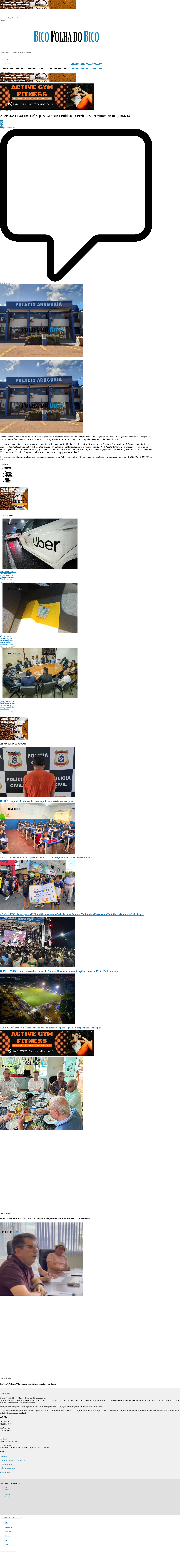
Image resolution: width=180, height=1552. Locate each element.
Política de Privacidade (7, 1468)
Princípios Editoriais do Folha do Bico (12, 1460)
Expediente (3, 1456)
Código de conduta (6, 1464)
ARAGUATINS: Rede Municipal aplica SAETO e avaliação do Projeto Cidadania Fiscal (46, 857)
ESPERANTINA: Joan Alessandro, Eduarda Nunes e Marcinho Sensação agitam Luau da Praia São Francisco (59, 971)
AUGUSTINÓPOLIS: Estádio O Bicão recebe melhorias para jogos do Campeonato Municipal (50, 1027)
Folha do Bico (10, 128)
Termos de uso (5, 1472)
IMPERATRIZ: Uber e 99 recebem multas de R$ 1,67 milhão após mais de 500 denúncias (8, 575)
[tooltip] (7, 468)
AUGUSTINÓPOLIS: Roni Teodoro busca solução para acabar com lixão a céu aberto (8, 705)
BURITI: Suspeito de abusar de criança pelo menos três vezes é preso (37, 801)
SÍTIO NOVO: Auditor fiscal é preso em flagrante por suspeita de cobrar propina (7, 640)
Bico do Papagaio (6, 110)
